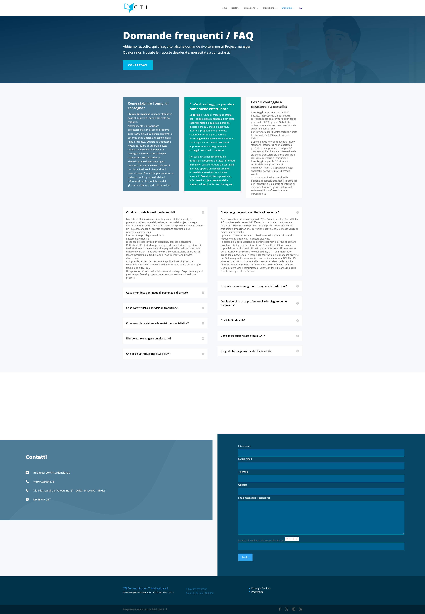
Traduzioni (268, 7)
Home (224, 7)
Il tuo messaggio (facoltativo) (254, 497)
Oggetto (242, 484)
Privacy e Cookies (261, 588)
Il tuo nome (244, 446)
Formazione (249, 7)
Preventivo (257, 591)
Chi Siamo (287, 7)
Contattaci (137, 65)
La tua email (245, 458)
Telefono (243, 471)
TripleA (235, 7)
